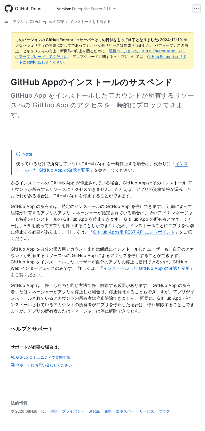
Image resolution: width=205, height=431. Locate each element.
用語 (54, 411)
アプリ (18, 21)
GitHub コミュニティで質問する (43, 357)
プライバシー (73, 411)
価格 (108, 411)
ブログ (164, 411)
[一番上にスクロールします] (193, 419)
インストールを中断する (90, 21)
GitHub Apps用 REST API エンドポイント (134, 232)
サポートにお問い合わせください (44, 365)
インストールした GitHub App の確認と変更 (146, 268)
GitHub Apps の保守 (47, 21)
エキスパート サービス (135, 411)
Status (94, 411)
